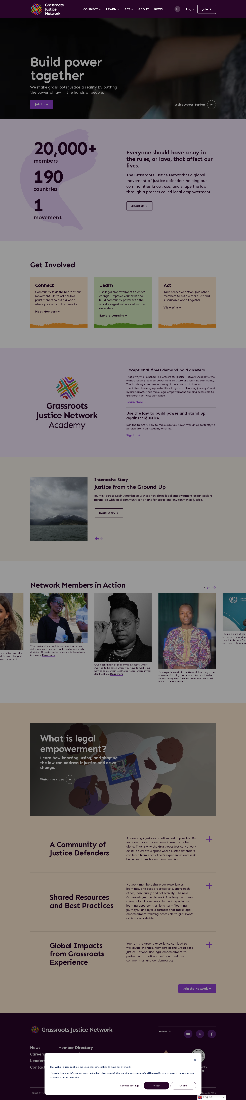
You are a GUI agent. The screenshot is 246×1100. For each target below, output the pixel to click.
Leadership (41, 1060)
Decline (183, 1085)
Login (190, 9)
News (158, 9)
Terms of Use (38, 1092)
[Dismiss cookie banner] (195, 1060)
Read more (48, 655)
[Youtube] (188, 1034)
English (207, 1097)
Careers (37, 1054)
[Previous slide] (208, 587)
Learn (111, 9)
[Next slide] (214, 587)
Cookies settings (129, 1085)
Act (127, 9)
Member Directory (75, 1047)
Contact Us (40, 1067)
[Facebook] (212, 1034)
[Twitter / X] (200, 1034)
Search (177, 9)
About (143, 9)
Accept (156, 1085)
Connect (90, 9)
